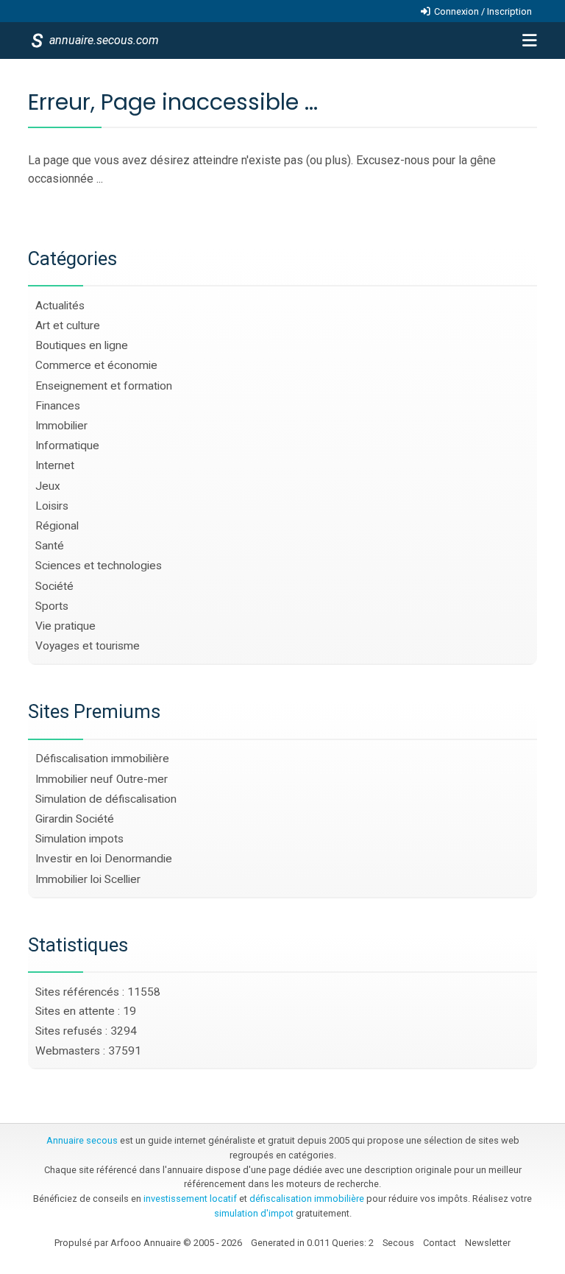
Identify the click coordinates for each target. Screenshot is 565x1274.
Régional (57, 525)
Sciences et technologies (98, 565)
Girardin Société (74, 819)
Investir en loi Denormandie (103, 858)
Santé (49, 545)
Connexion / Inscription (483, 11)
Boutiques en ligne (81, 345)
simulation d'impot (254, 1213)
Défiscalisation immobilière (102, 758)
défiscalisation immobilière (306, 1198)
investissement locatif (190, 1198)
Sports (51, 606)
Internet (54, 465)
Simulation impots (79, 838)
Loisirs (51, 506)
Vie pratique (65, 626)
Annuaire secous (82, 1140)
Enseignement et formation (103, 386)
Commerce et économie (96, 365)
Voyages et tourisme (87, 645)
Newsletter (488, 1242)
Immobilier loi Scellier (88, 879)
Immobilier (61, 425)
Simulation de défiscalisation (106, 799)
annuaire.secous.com (102, 40)
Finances (57, 405)
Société (54, 586)
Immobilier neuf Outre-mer (101, 779)
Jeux (47, 486)
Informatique (67, 445)
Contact (439, 1242)
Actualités (60, 305)
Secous (398, 1242)
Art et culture (67, 325)
